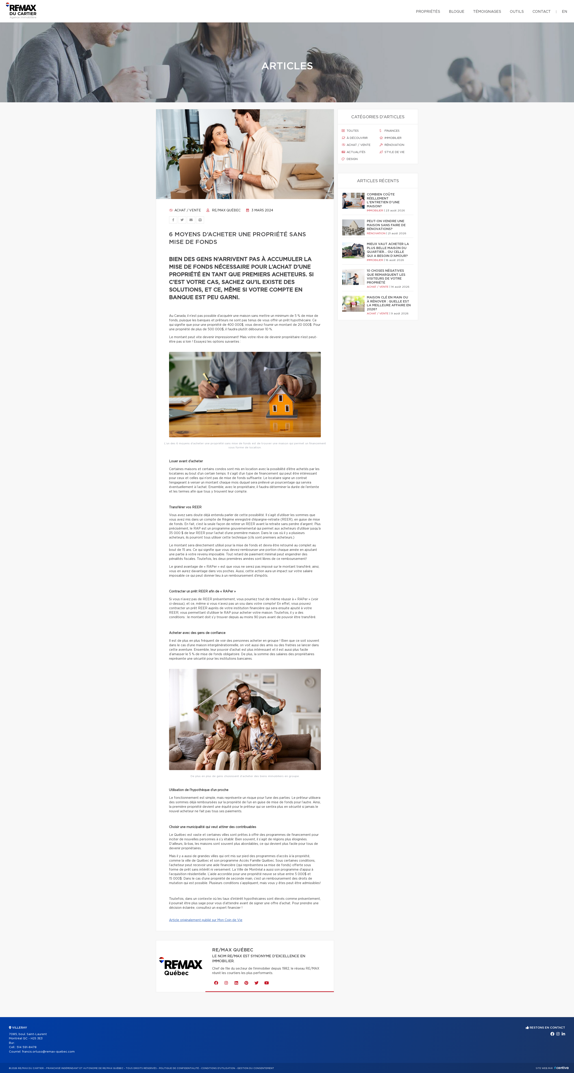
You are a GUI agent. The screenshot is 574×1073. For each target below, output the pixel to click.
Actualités (355, 152)
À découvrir (357, 138)
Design (352, 159)
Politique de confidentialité (179, 1068)
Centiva (561, 1067)
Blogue (456, 11)
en (564, 11)
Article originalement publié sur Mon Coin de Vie (205, 920)
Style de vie (394, 152)
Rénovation (394, 145)
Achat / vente (187, 210)
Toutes (352, 130)
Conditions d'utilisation (218, 1068)
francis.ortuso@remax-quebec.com (48, 1051)
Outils (517, 11)
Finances (392, 130)
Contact (542, 11)
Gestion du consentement (255, 1068)
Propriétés (428, 11)
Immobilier (393, 138)
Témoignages (487, 11)
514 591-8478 (27, 1047)
